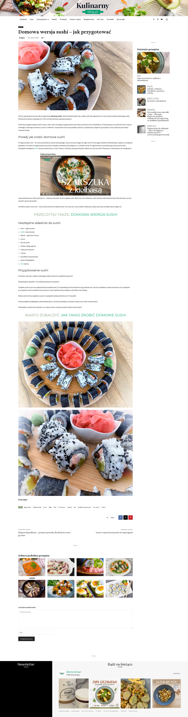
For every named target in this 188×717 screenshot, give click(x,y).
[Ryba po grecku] (31, 567)
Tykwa (103, 507)
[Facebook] (154, 19)
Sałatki (150, 86)
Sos (22, 264)
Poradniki (151, 109)
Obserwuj (176, 673)
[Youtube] (162, 19)
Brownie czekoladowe (156, 101)
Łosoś (45, 507)
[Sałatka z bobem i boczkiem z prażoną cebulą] (141, 89)
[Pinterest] (130, 517)
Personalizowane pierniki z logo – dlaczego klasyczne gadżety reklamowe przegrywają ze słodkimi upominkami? (158, 116)
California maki (37, 507)
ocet (35, 148)
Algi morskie (27, 507)
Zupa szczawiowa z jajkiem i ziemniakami (148, 79)
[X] (125, 517)
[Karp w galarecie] (119, 567)
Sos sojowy (96, 507)
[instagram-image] (74, 693)
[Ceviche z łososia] (90, 567)
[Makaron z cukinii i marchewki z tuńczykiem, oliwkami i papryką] (60, 589)
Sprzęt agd (151, 125)
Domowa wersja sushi (94, 214)
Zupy (139, 75)
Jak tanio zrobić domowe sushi (93, 315)
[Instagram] (158, 19)
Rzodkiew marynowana (84, 507)
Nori (55, 507)
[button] (167, 19)
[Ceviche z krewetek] (60, 567)
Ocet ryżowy (61, 507)
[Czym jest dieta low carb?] (90, 589)
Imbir (23, 232)
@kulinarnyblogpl (74, 672)
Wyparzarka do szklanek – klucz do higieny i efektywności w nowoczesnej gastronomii (158, 131)
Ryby (21, 27)
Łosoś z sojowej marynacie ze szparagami (114, 532)
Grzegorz (22, 38)
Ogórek (69, 507)
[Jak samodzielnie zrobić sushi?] (119, 589)
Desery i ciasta (153, 98)
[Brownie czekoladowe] (141, 101)
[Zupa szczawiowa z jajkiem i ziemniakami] (153, 63)
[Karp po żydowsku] (31, 589)
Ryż (75, 507)
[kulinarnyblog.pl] (93, 8)
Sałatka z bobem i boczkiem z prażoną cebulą (155, 91)
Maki (50, 507)
